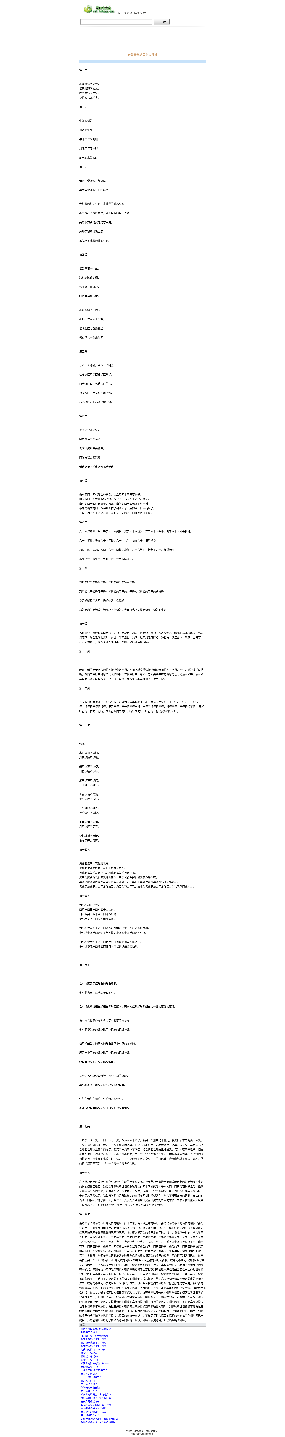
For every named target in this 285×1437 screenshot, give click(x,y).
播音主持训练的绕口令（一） (96, 1363)
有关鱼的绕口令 (89, 1374)
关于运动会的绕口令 (91, 1384)
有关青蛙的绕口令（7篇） (94, 1339)
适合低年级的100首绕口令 (94, 1370)
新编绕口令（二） (90, 1360)
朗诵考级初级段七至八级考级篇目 (98, 1422)
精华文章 (140, 13)
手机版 (129, 1431)
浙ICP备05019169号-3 (142, 1434)
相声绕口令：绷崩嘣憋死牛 (95, 1336)
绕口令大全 (124, 13)
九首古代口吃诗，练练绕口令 (96, 1329)
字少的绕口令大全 (90, 1415)
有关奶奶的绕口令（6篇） (94, 1342)
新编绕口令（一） (90, 1367)
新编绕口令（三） (90, 1356)
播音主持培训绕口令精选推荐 (96, 1394)
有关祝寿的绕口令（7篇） (94, 1346)
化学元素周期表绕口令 (92, 1387)
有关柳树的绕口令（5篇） (94, 1412)
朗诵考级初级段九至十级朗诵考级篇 (99, 1419)
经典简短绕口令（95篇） (93, 1349)
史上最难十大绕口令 (91, 1391)
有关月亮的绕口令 (90, 1401)
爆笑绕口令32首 (89, 1353)
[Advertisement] (142, 39)
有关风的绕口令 (89, 1381)
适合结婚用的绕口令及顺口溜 (96, 1398)
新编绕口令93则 (89, 1332)
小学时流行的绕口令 (91, 1377)
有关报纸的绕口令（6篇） (94, 1408)
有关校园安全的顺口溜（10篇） (97, 1405)
